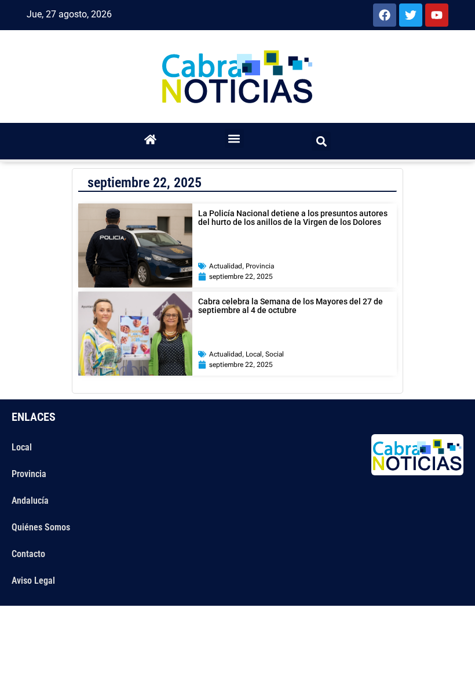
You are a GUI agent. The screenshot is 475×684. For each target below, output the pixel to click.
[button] (234, 138)
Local (254, 354)
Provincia (260, 266)
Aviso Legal (33, 580)
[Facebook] (384, 15)
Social (274, 354)
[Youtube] (436, 15)
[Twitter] (410, 15)
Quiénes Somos (41, 527)
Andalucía (30, 500)
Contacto (28, 553)
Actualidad (225, 266)
